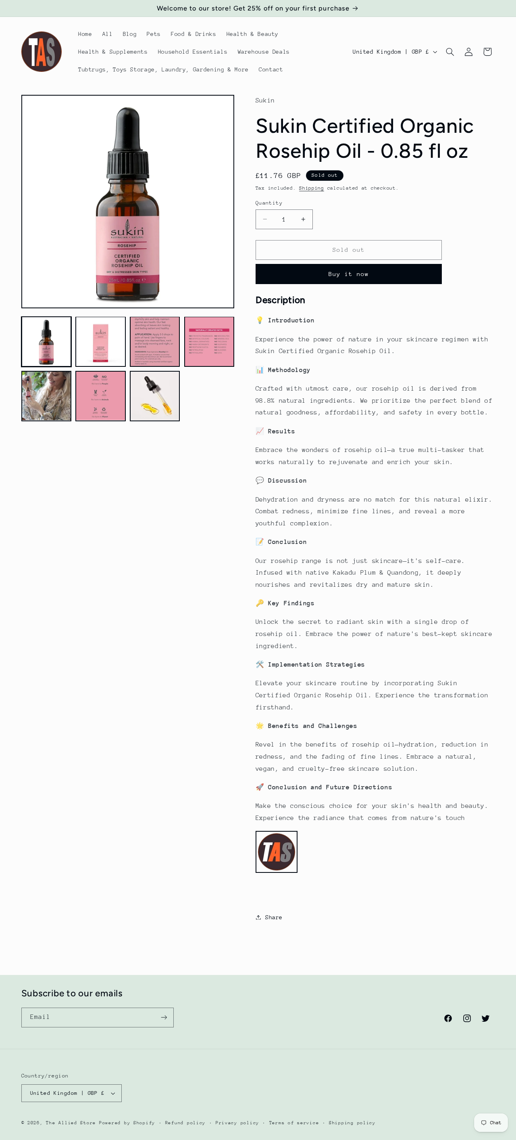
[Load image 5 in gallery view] (46, 396)
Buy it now (349, 273)
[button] (450, 51)
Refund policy (185, 1122)
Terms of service (294, 1122)
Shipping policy (352, 1122)
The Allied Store (71, 1122)
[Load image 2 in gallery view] (100, 341)
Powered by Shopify (127, 1122)
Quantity (269, 202)
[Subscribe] (163, 1017)
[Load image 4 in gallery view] (209, 341)
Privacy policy (237, 1122)
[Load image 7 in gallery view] (155, 396)
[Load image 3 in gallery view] (155, 341)
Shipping (311, 187)
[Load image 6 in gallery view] (100, 396)
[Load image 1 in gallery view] (46, 341)
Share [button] (274, 917)
